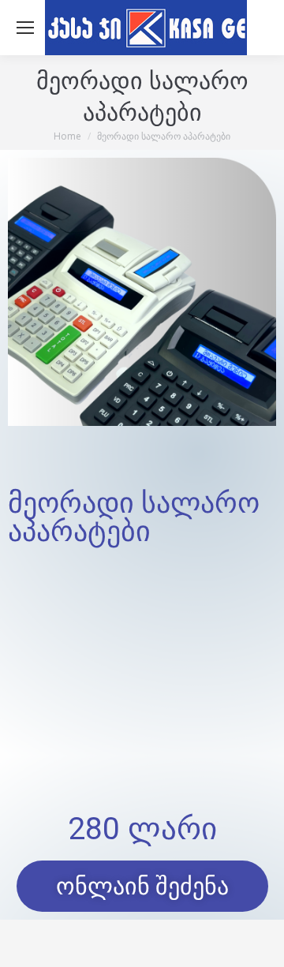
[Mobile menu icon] (25, 27)
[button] (142, 886)
